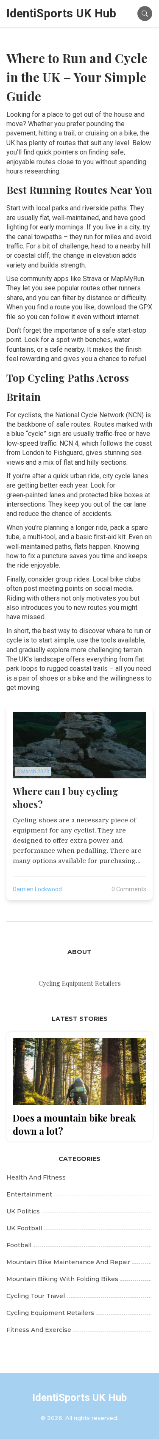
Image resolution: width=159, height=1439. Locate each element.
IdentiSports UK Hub (61, 13)
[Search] (144, 13)
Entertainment (29, 1194)
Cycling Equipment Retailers (50, 1313)
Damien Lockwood (37, 889)
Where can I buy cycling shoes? (65, 797)
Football (18, 1245)
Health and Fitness (36, 1177)
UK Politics (23, 1211)
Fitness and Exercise (38, 1330)
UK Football (24, 1228)
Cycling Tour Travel (35, 1296)
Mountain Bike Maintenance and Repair (68, 1262)
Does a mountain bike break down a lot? (74, 1124)
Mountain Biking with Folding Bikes (62, 1279)
